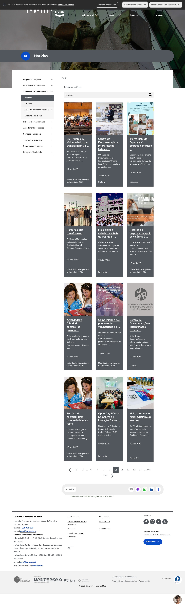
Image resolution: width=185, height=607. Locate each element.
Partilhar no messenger (138, 489)
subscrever (151, 541)
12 (128, 469)
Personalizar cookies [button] (107, 4)
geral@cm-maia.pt (28, 531)
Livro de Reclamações (22, 579)
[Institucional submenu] (97, 10)
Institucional (87, 14)
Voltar (72, 489)
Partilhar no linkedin (151, 489)
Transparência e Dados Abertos (124, 581)
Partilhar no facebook (158, 489)
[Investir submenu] (142, 10)
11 (122, 469)
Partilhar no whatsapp (144, 489)
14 (140, 469)
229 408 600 (27, 528)
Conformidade (130, 577)
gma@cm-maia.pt (28, 562)
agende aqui (37, 565)
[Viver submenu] (119, 10)
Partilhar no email (131, 489)
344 (148, 469)
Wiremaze (166, 578)
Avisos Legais (144, 581)
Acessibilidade (117, 577)
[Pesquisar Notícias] (150, 95)
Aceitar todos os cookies (135, 4)
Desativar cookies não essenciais (165, 4)
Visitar (159, 14)
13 (134, 469)
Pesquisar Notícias (72, 87)
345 (105, 475)
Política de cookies (66, 4)
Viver (111, 14)
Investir (134, 14)
